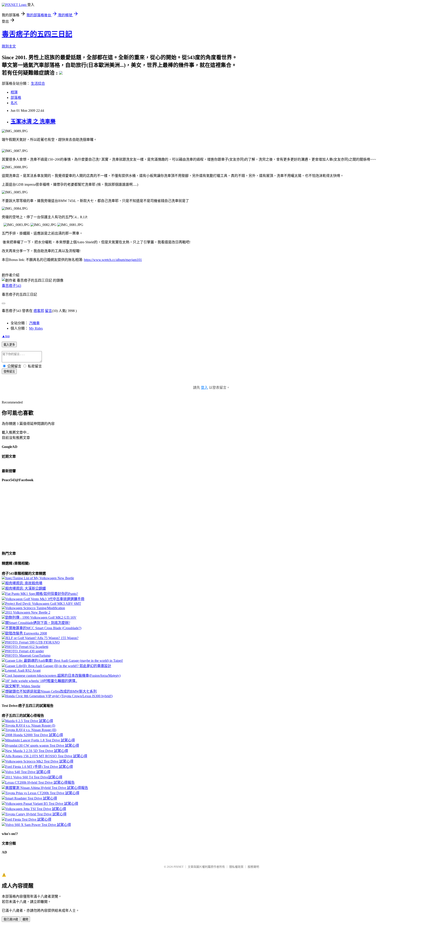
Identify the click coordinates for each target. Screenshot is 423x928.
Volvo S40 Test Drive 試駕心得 (27, 772)
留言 (48, 311)
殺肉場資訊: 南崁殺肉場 (23, 583)
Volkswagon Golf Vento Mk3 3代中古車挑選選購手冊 (44, 599)
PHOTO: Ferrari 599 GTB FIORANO (32, 642)
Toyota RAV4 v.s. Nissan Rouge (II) (30, 730)
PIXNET (179, 866)
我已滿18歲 (11, 919)
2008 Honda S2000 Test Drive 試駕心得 (34, 735)
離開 (25, 919)
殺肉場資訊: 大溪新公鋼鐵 (25, 588)
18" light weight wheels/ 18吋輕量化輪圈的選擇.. (41, 681)
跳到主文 (9, 46)
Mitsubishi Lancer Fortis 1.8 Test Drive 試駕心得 (40, 740)
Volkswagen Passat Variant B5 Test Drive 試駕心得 (41, 803)
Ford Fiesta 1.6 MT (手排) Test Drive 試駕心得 (39, 766)
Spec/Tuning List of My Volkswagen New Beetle (39, 578)
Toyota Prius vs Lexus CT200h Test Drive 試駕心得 (42, 793)
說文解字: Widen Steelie (22, 686)
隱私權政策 (236, 866)
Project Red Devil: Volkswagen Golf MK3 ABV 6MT (43, 603)
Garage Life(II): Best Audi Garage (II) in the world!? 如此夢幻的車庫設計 (58, 666)
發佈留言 (9, 371)
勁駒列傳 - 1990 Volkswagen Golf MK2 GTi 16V (40, 617)
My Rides (36, 328)
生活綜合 (38, 83)
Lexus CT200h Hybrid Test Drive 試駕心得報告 (40, 782)
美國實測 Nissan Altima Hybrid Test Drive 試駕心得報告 (46, 788)
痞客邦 (38, 311)
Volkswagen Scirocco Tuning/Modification (35, 608)
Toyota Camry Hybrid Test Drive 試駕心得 (36, 814)
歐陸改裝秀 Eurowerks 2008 (26, 633)
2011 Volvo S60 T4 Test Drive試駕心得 (33, 777)
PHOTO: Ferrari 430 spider (24, 651)
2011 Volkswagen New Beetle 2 (27, 612)
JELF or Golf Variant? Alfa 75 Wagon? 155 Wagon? (41, 638)
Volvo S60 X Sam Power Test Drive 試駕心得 (38, 825)
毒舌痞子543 (11, 286)
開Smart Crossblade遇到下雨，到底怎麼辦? (37, 623)
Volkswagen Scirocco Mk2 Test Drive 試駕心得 (39, 761)
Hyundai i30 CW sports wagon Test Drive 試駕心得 (42, 745)
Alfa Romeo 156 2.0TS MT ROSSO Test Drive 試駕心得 (46, 756)
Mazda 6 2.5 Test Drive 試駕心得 (29, 721)
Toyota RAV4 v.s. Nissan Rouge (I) (30, 725)
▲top (6, 336)
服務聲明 (253, 866)
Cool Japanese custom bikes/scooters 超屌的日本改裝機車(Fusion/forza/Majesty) (63, 675)
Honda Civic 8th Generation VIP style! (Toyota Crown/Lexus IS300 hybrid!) (59, 696)
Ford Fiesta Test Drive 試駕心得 (28, 819)
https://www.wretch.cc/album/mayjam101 (113, 260)
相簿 (14, 92)
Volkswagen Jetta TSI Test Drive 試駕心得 (35, 809)
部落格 (16, 97)
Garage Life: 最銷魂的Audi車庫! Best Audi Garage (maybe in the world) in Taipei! (64, 660)
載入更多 (9, 344)
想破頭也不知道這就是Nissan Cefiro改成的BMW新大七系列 (51, 691)
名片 (14, 103)
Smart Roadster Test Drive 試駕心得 (31, 798)
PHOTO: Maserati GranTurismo (27, 655)
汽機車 (34, 323)
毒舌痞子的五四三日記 (37, 34)
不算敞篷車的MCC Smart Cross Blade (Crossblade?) (43, 628)
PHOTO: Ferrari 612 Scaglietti (26, 647)
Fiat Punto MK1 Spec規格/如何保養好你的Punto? (41, 594)
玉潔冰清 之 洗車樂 (33, 121)
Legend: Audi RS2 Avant (23, 670)
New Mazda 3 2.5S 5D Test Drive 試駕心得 (36, 751)
